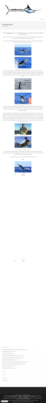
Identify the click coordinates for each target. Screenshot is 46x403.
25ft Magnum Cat (27, 396)
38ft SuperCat (21, 396)
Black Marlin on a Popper (6, 366)
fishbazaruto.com (10, 33)
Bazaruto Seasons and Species (13, 395)
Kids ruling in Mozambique (6, 368)
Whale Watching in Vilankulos (27, 398)
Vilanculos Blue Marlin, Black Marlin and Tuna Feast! (10, 357)
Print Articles (19, 396)
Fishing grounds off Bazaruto (27, 395)
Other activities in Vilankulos (23, 397)
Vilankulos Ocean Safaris (7, 398)
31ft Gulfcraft (15, 396)
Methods (20, 395)
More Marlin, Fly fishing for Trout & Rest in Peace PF (10, 355)
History (34, 395)
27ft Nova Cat (33, 396)
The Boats (11, 396)
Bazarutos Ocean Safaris (6, 351)
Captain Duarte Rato (26, 394)
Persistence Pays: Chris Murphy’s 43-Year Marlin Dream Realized (12, 361)
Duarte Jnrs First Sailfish (6, 353)
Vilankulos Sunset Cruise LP (38, 398)
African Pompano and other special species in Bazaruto (11, 363)
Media (5, 396)
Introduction (6, 26)
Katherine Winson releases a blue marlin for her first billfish (12, 349)
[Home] (2, 26)
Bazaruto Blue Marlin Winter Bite (7, 359)
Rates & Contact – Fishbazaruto (36, 396)
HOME (17, 394)
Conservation (38, 395)
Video (23, 396)
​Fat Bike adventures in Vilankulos (17, 398)
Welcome (20, 394)
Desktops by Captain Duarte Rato (11, 396)
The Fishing (6, 395)
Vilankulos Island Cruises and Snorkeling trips (23, 398)
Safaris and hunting (34, 400)
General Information (12, 400)
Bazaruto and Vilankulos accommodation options (22, 400)
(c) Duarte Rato (27, 396)
